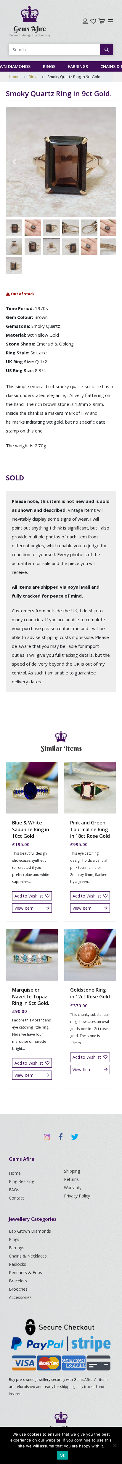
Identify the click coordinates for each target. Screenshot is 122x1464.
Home (14, 76)
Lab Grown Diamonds (30, 1231)
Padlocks (17, 1264)
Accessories (20, 1297)
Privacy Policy (77, 1196)
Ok (62, 1455)
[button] (14, 162)
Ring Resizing (21, 1181)
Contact (16, 1198)
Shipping (72, 1171)
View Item (24, 908)
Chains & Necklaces (28, 1256)
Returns (71, 1179)
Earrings (78, 66)
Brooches (18, 1289)
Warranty (72, 1187)
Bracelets (18, 1281)
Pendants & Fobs (25, 1272)
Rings (49, 66)
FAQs (14, 1189)
